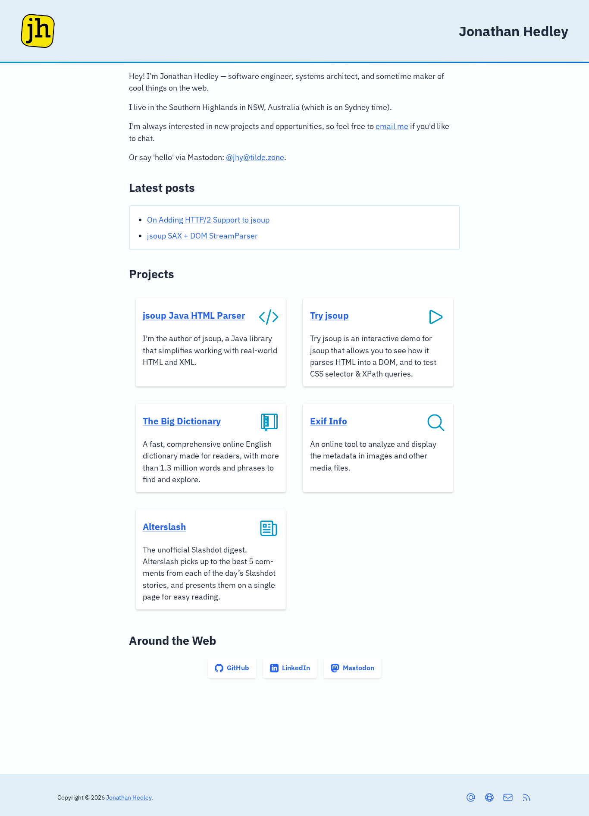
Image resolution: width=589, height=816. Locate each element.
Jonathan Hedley (128, 797)
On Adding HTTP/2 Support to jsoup (208, 220)
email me (392, 126)
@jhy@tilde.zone (255, 157)
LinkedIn (296, 667)
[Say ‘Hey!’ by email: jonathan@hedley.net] (508, 797)
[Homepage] (38, 31)
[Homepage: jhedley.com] (489, 797)
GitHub (238, 667)
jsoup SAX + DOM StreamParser (202, 236)
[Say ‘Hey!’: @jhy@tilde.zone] (471, 797)
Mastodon (358, 667)
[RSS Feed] (526, 797)
